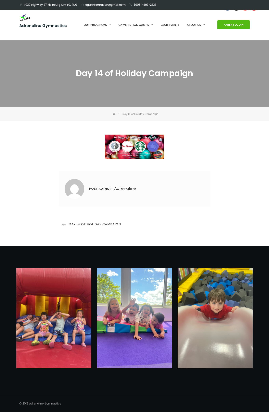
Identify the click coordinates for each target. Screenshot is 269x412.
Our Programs (95, 25)
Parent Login (234, 25)
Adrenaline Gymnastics (43, 26)
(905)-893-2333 (145, 5)
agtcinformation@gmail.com (105, 5)
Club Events (170, 25)
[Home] (114, 114)
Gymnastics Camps (133, 25)
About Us (194, 25)
